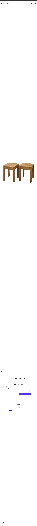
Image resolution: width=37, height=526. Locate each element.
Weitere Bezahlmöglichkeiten (25, 395)
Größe (6, 386)
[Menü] (3, 521)
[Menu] (35, 3)
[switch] (2, 523)
